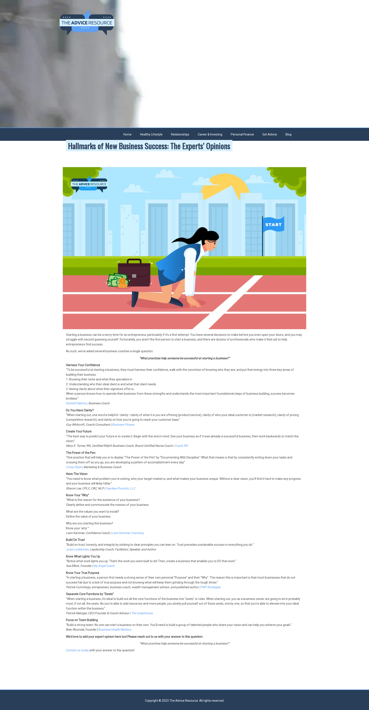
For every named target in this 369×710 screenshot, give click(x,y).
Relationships (180, 134)
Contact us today (77, 650)
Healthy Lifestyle (151, 134)
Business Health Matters (115, 629)
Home (127, 134)
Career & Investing (210, 134)
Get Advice (269, 134)
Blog (288, 134)
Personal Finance (242, 134)
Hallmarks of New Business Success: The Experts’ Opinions (149, 145)
